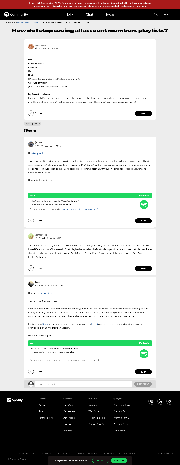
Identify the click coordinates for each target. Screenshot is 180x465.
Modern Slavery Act (111, 453)
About (42, 404)
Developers (69, 411)
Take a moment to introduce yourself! (79, 209)
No (102, 460)
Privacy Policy (45, 453)
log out (94, 323)
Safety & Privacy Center (26, 453)
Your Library (37, 22)
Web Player (94, 411)
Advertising (69, 417)
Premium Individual (122, 404)
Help (69, 14)
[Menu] (173, 14)
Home (20, 22)
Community (19, 14)
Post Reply (143, 384)
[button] (151, 46)
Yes (116, 460)
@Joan (45, 323)
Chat (89, 14)
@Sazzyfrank (37, 153)
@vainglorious (45, 293)
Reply (143, 113)
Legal (9, 453)
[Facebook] (169, 401)
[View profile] (31, 46)
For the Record (46, 417)
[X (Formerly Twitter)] (161, 401)
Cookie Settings (63, 453)
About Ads (79, 453)
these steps (108, 6)
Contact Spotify (96, 424)
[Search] (156, 14)
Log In (165, 14)
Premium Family (121, 417)
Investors (68, 424)
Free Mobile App (96, 417)
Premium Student (122, 424)
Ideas (110, 14)
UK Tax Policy (129, 453)
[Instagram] (151, 401)
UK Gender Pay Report (16, 459)
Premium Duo (120, 411)
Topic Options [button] (31, 123)
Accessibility (93, 453)
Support (92, 404)
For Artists (68, 404)
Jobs (41, 411)
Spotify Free (119, 430)
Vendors (67, 430)
